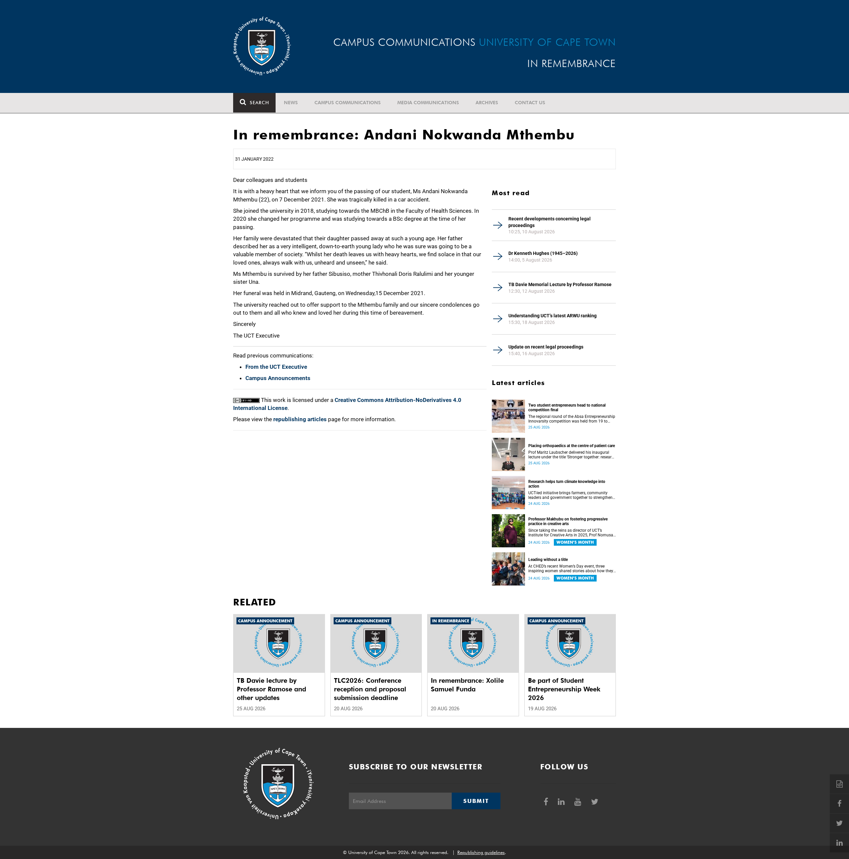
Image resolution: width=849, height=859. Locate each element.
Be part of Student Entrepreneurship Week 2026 (564, 689)
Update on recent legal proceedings (545, 347)
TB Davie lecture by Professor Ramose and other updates (271, 689)
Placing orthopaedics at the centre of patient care (571, 445)
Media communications (428, 102)
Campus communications (347, 102)
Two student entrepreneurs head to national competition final (567, 407)
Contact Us (530, 102)
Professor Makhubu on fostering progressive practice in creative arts (568, 521)
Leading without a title (548, 559)
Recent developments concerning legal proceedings (549, 222)
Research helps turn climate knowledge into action (566, 484)
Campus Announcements (277, 378)
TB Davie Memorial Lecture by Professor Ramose (560, 284)
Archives (487, 102)
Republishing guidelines (481, 852)
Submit (476, 801)
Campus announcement (265, 620)
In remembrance (450, 620)
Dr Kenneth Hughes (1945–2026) (543, 253)
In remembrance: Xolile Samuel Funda (467, 684)
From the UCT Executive (276, 366)
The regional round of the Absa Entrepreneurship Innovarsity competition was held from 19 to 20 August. (571, 419)
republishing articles (300, 419)
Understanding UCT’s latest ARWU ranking (552, 315)
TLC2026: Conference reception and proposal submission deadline (370, 689)
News (291, 102)
